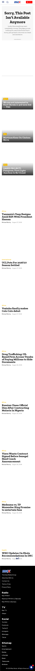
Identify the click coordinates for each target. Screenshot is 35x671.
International (6, 259)
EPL (5, 134)
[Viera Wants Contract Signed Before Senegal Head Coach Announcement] (17, 432)
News (5, 165)
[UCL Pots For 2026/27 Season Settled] (17, 241)
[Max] (17, 2)
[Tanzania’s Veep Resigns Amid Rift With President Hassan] (17, 192)
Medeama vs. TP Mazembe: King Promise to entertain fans (16, 507)
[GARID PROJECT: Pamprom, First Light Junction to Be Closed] (17, 159)
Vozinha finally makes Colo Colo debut (15, 309)
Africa (4, 211)
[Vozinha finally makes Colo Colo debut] (17, 286)
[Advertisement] (17, 57)
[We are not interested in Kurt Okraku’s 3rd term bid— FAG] (17, 93)
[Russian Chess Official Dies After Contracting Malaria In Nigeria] (17, 383)
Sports (6, 99)
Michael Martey (6, 222)
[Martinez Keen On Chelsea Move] (17, 126)
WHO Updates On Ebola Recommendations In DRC (17, 554)
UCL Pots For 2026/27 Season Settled (14, 264)
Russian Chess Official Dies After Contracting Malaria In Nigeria (15, 408)
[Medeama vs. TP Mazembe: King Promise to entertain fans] (17, 483)
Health (4, 550)
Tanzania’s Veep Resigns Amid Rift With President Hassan (17, 217)
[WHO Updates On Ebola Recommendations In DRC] (17, 531)
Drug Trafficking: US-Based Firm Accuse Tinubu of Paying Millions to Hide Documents (17, 358)
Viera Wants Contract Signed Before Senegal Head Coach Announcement (15, 457)
